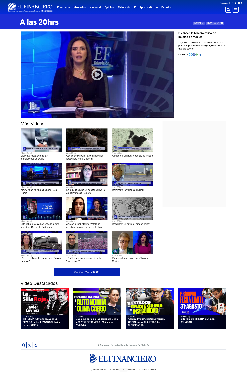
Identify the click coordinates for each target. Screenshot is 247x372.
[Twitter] (233, 3)
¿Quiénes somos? (98, 370)
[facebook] (194, 54)
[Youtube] (239, 3)
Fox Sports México (146, 7)
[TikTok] (242, 3)
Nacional (95, 7)
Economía (63, 7)
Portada (198, 23)
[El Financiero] (30, 7)
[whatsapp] (197, 55)
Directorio (114, 370)
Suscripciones (129, 370)
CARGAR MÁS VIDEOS (86, 272)
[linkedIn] (199, 54)
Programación (215, 23)
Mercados (79, 7)
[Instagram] (236, 3)
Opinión (109, 7)
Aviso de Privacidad (147, 370)
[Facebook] (230, 3)
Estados (166, 7)
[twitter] (190, 54)
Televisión (124, 7)
